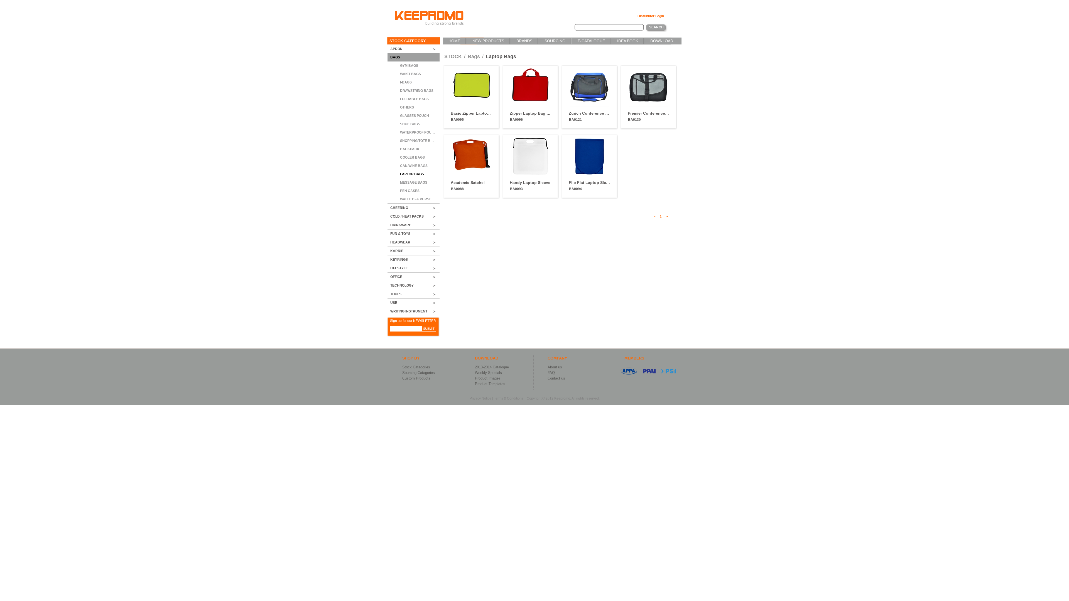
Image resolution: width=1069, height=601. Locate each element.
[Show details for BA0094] (589, 175)
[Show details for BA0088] (471, 171)
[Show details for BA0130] (648, 105)
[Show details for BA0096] (530, 101)
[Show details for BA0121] (589, 105)
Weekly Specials (488, 373)
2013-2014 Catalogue (492, 367)
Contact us (556, 378)
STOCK (453, 56)
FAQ (551, 373)
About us (555, 367)
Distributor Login (651, 16)
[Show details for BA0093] (530, 175)
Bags (474, 56)
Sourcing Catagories (418, 373)
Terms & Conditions (508, 398)
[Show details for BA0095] (471, 97)
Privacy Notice (480, 398)
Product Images (488, 378)
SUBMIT (429, 328)
